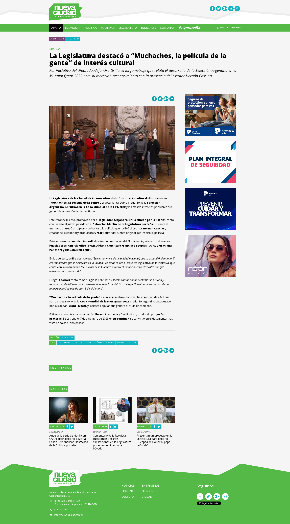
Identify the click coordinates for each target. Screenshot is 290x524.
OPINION (148, 491)
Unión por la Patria (103, 342)
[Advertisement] (210, 305)
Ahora (56, 28)
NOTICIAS (128, 485)
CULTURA (128, 496)
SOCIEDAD (108, 28)
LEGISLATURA (128, 28)
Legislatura (57, 38)
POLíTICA (90, 28)
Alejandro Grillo (81, 342)
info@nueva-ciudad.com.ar (68, 514)
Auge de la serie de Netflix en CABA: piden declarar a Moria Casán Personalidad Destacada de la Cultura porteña (68, 440)
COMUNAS (167, 28)
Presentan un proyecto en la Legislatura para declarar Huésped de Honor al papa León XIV (154, 440)
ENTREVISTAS (151, 485)
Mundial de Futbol (126, 342)
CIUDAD (147, 496)
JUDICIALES (148, 28)
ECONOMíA (72, 28)
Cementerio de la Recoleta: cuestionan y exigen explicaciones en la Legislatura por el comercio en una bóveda (112, 442)
